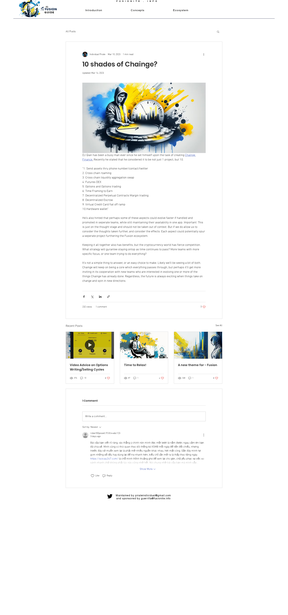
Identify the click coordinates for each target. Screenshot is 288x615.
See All (219, 325)
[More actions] (204, 54)
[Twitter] (109, 496)
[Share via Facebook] (84, 296)
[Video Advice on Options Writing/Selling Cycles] (90, 345)
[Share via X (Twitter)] (92, 296)
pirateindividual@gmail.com (153, 495)
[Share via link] (108, 296)
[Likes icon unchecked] (92, 476)
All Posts (71, 31)
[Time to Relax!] (144, 345)
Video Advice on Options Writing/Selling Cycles (89, 367)
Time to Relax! (135, 365)
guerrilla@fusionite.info (155, 498)
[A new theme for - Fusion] (198, 345)
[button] (218, 31)
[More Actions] (204, 435)
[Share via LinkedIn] (100, 296)
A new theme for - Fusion (197, 365)
